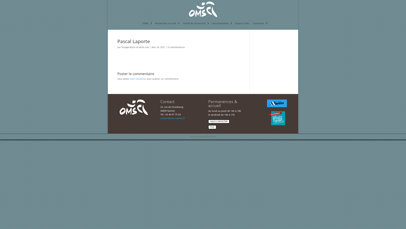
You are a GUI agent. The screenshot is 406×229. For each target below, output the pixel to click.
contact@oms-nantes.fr (172, 118)
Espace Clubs (242, 23)
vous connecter (138, 78)
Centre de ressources (194, 23)
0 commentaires (176, 47)
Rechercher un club (165, 23)
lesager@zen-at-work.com (135, 47)
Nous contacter (218, 121)
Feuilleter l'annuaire (281, 91)
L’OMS (145, 23)
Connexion (258, 23)
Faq (212, 127)
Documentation (220, 23)
